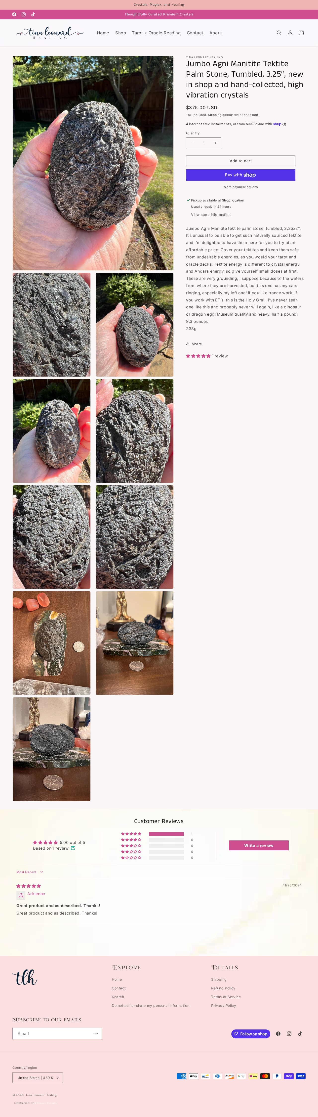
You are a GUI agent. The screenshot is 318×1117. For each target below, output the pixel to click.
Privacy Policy (223, 1006)
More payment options (241, 187)
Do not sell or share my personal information (150, 1006)
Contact (119, 988)
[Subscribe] (96, 1033)
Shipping (215, 115)
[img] (28, 885)
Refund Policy (223, 988)
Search (118, 997)
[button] (279, 32)
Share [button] (197, 344)
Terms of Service (226, 997)
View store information (211, 214)
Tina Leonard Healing (41, 1095)
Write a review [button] (259, 845)
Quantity (192, 133)
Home (117, 979)
